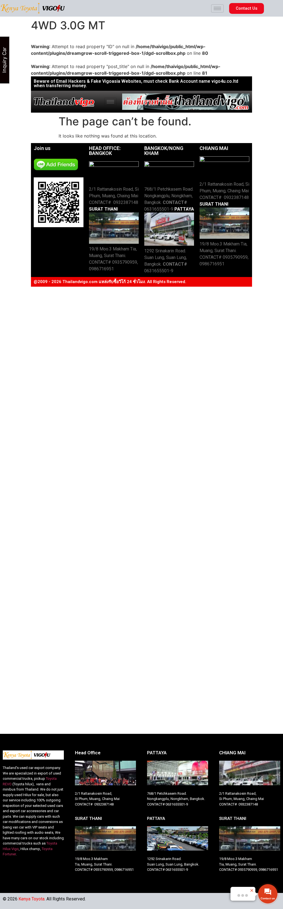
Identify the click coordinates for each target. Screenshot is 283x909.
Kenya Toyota (31, 899)
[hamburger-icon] (217, 8)
